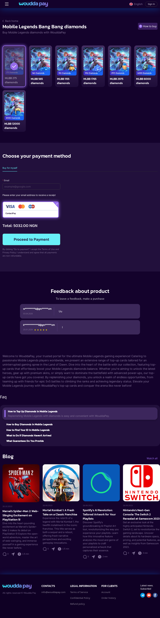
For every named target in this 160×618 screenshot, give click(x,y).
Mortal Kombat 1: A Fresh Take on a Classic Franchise (60, 512)
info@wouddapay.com (53, 592)
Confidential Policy (80, 597)
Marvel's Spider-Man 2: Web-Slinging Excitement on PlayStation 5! (20, 515)
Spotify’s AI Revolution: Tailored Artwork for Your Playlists (99, 514)
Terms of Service (79, 592)
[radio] (35, 330)
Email (6, 180)
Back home (11, 21)
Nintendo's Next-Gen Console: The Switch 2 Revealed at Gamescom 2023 (141, 514)
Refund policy (77, 603)
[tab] (9, 168)
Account (105, 592)
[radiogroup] (40, 330)
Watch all (152, 458)
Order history (108, 597)
